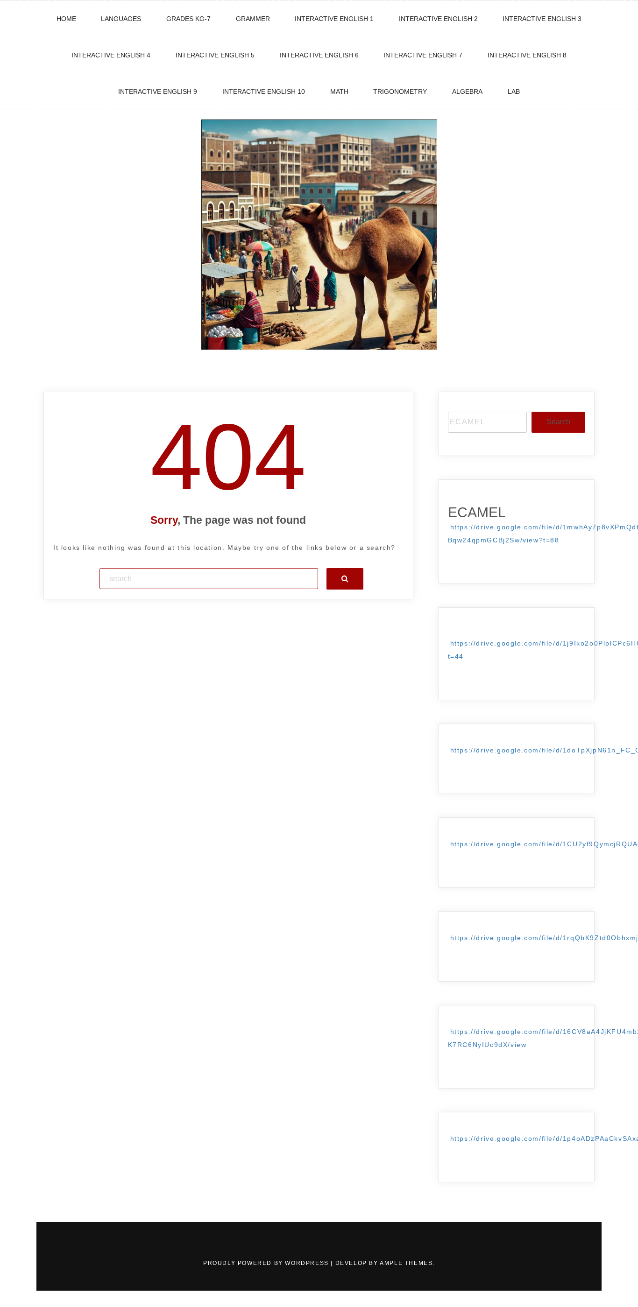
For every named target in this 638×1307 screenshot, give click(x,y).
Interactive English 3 (542, 18)
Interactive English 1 (334, 18)
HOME (66, 18)
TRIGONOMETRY (400, 91)
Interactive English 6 (319, 55)
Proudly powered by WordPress (267, 1263)
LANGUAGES (121, 18)
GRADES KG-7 (188, 18)
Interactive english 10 (263, 91)
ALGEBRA (467, 91)
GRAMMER (253, 18)
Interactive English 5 (215, 55)
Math (339, 91)
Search (558, 422)
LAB (514, 91)
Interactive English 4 (110, 55)
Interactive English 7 (422, 55)
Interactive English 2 (438, 18)
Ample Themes (406, 1263)
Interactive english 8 (527, 55)
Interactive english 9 (157, 91)
